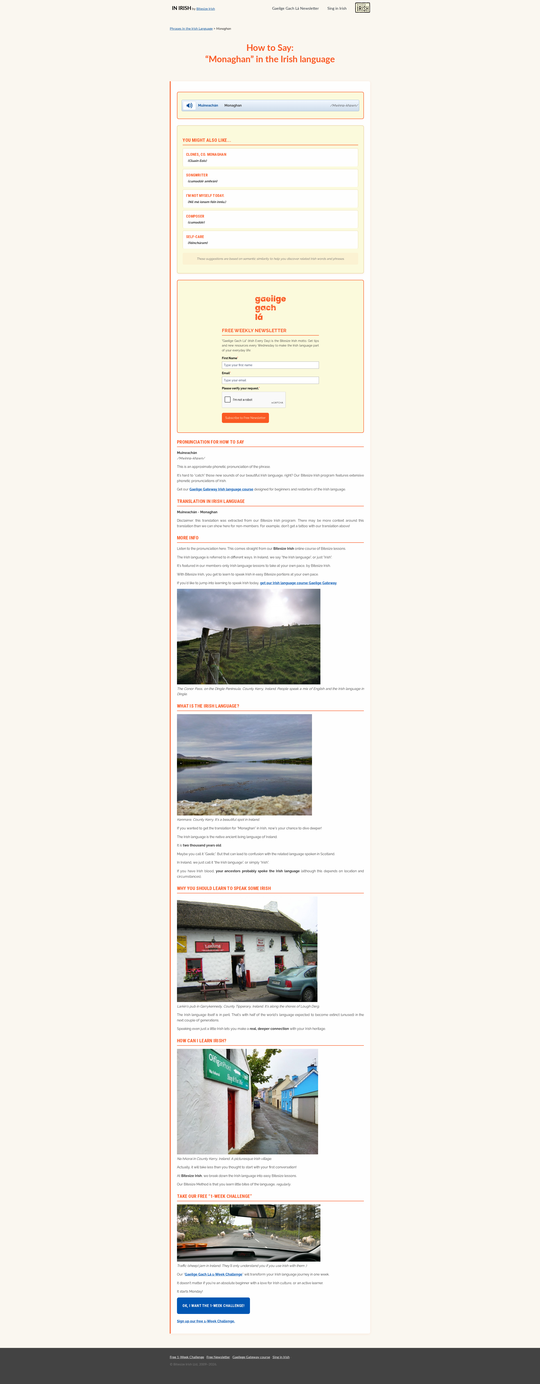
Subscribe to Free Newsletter (245, 418)
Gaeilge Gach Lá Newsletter (295, 9)
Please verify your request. (241, 388)
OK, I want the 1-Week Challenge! (213, 1305)
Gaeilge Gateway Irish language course (221, 489)
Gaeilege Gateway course (251, 1357)
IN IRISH (181, 8)
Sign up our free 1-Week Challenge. (206, 1321)
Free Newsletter (218, 1357)
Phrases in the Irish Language (191, 28)
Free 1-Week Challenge (187, 1357)
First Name (230, 358)
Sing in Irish (337, 9)
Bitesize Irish (205, 9)
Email (226, 373)
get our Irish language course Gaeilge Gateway (298, 583)
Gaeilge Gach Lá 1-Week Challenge (213, 1274)
